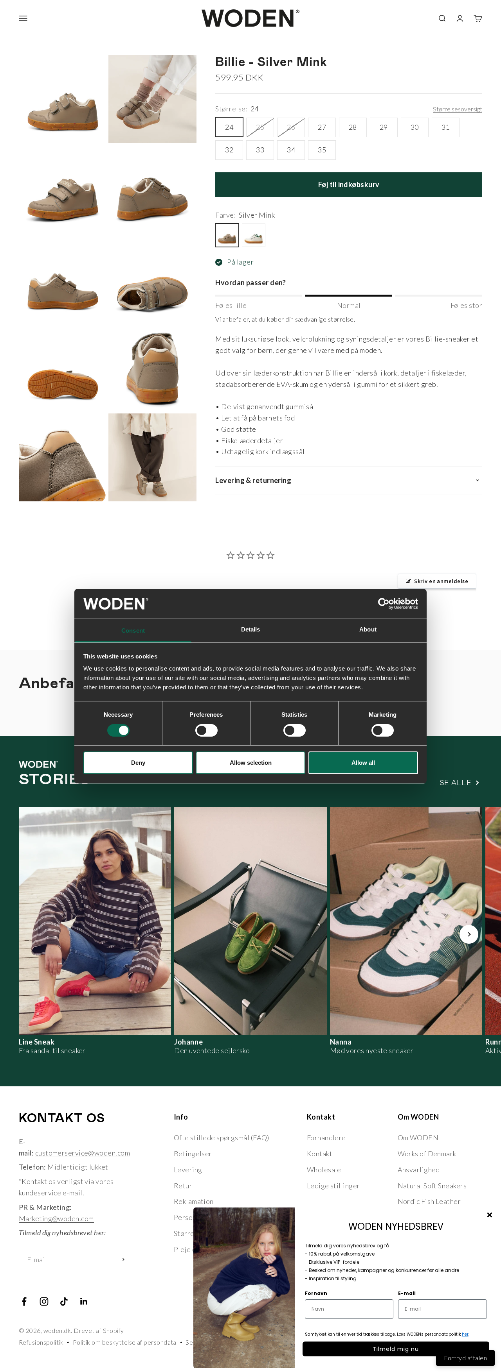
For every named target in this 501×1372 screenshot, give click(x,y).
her (465, 1334)
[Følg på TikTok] (64, 1301)
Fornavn (316, 1293)
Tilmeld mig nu (396, 1349)
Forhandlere (326, 1137)
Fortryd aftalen (465, 1357)
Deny (138, 762)
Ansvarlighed (419, 1169)
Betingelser (193, 1153)
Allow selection (251, 762)
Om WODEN (418, 1137)
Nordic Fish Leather (429, 1201)
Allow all (363, 762)
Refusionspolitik (41, 1342)
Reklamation (194, 1201)
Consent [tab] (133, 630)
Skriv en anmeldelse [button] (441, 581)
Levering (188, 1169)
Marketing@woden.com (56, 1218)
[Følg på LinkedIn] (84, 1301)
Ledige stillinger (333, 1185)
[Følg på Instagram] (44, 1301)
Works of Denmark (427, 1153)
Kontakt (319, 1153)
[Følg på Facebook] (24, 1301)
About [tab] (368, 629)
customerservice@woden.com (82, 1152)
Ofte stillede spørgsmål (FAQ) (221, 1137)
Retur (183, 1185)
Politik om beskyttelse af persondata (125, 1342)
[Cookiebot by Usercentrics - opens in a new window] (384, 604)
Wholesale (324, 1169)
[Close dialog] (489, 1215)
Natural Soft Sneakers (432, 1185)
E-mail (407, 1293)
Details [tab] (250, 629)
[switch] (206, 730)
